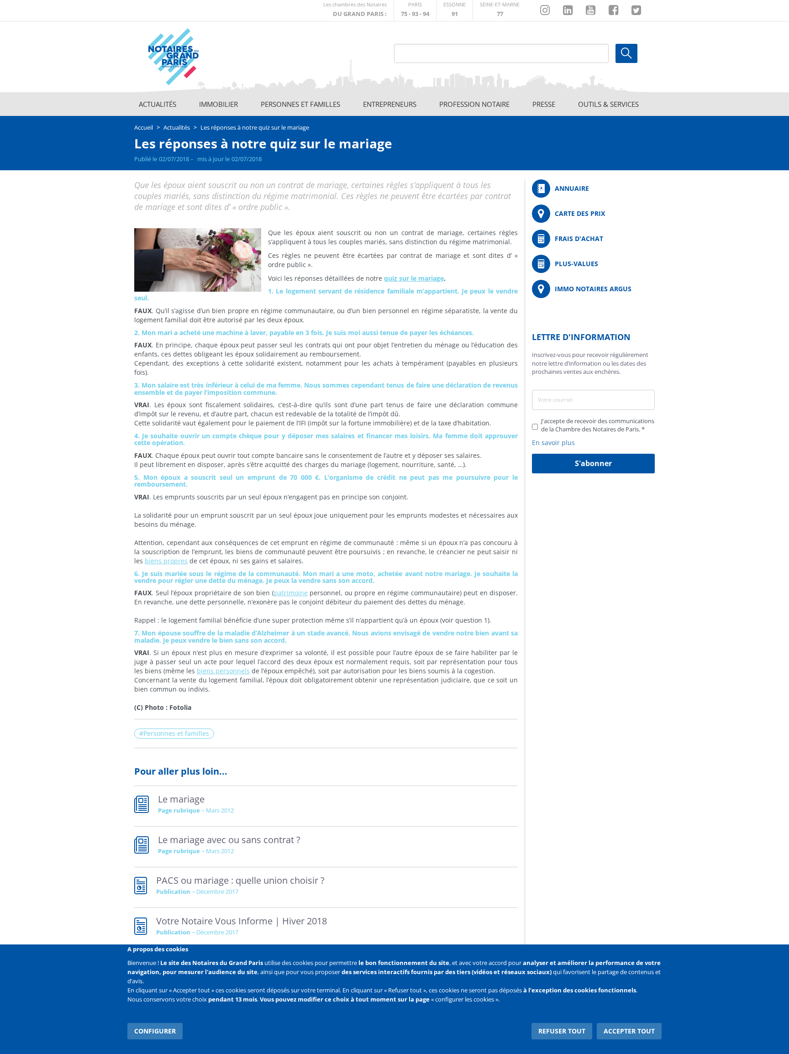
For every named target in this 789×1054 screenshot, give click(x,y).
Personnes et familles (300, 104)
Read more (326, 806)
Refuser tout (561, 1031)
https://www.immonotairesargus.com (593, 289)
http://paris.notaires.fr (415, 10)
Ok (626, 53)
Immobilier (218, 104)
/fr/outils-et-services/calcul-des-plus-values (593, 264)
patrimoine (291, 592)
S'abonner (593, 463)
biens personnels (223, 670)
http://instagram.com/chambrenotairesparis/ (545, 10)
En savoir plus (553, 442)
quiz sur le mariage (414, 278)
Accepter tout (629, 1031)
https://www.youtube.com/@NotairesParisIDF (590, 10)
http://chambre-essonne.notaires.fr (455, 10)
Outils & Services (608, 104)
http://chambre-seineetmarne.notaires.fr (499, 10)
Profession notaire (474, 104)
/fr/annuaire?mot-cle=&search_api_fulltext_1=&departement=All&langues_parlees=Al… (593, 188)
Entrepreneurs (389, 104)
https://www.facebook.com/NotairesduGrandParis (613, 10)
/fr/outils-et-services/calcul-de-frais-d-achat (593, 239)
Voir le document (326, 887)
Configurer (155, 1031)
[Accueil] (198, 57)
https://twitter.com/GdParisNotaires (636, 10)
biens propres (166, 560)
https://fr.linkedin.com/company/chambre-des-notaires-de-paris (568, 10)
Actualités (157, 104)
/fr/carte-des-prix (593, 214)
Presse (543, 104)
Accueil (143, 127)
